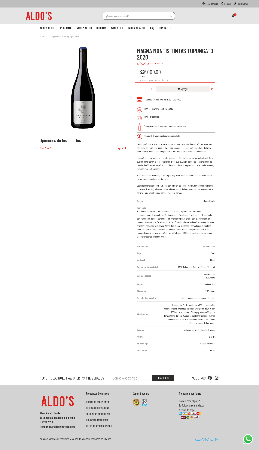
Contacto (165, 28)
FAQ (152, 28)
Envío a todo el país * (189, 401)
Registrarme (242, 3)
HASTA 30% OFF (137, 28)
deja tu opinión (156, 63)
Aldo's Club (47, 28)
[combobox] (139, 16)
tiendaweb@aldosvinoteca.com (57, 426)
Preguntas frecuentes (97, 419)
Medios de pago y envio (97, 401)
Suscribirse (163, 378)
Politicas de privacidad (97, 407)
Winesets (117, 28)
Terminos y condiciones (98, 413)
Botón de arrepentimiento (99, 425)
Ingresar (227, 3)
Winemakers (84, 28)
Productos (65, 28)
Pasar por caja (211, 3)
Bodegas (101, 28)
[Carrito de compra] (233, 16)
